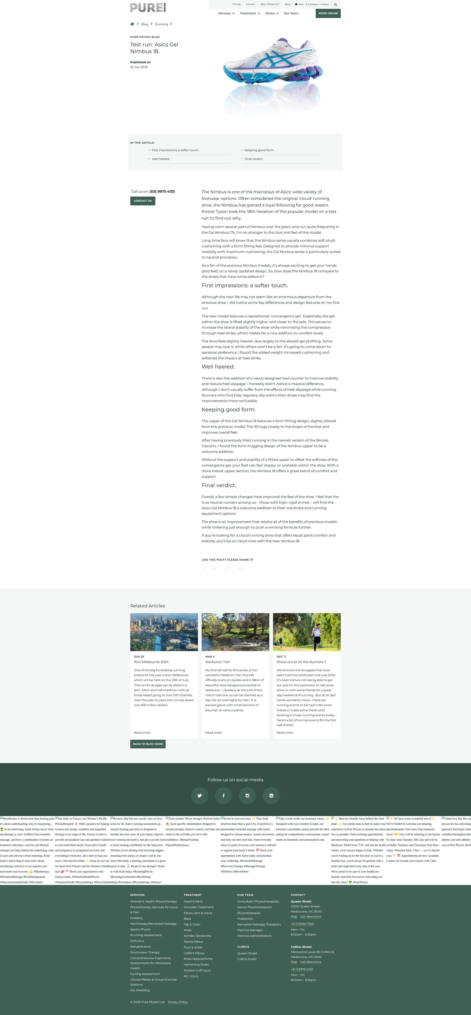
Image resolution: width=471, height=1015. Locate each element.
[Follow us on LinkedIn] (271, 795)
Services (224, 13)
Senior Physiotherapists (254, 907)
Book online (328, 13)
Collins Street (247, 959)
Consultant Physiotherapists (258, 901)
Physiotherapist (248, 913)
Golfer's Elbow (194, 953)
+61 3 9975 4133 (302, 969)
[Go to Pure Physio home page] (148, 7)
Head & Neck (193, 901)
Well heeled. (161, 159)
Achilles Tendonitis (197, 936)
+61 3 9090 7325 (302, 924)
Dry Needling (140, 990)
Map (294, 916)
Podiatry (136, 918)
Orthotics (137, 941)
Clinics (270, 13)
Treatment (248, 13)
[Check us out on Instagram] (247, 795)
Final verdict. (254, 159)
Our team (245, 895)
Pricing (236, 4)
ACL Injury (191, 976)
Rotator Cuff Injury (197, 970)
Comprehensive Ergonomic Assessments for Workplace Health (150, 963)
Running (161, 24)
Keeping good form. (259, 150)
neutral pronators (221, 257)
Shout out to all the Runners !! (307, 676)
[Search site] (337, 4)
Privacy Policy (178, 1002)
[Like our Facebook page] (223, 795)
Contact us (143, 200)
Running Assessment (146, 935)
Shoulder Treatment (199, 907)
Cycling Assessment (145, 974)
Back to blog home (148, 744)
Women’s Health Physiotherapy (153, 901)
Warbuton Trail (235, 676)
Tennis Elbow (193, 941)
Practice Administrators (254, 936)
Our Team (291, 13)
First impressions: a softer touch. (175, 150)
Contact (250, 4)
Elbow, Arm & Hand (198, 913)
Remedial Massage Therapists (259, 924)
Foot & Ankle (193, 947)
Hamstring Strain (196, 964)
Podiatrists (245, 918)
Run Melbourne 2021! (164, 676)
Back (187, 918)
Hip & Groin (192, 924)
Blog (287, 4)
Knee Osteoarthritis (198, 959)
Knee (188, 930)
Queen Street (247, 953)
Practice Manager (250, 930)
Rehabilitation (140, 946)
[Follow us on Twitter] (199, 795)
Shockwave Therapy (145, 952)
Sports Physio (140, 929)
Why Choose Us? (270, 4)
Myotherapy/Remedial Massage (153, 923)
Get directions (310, 916)
